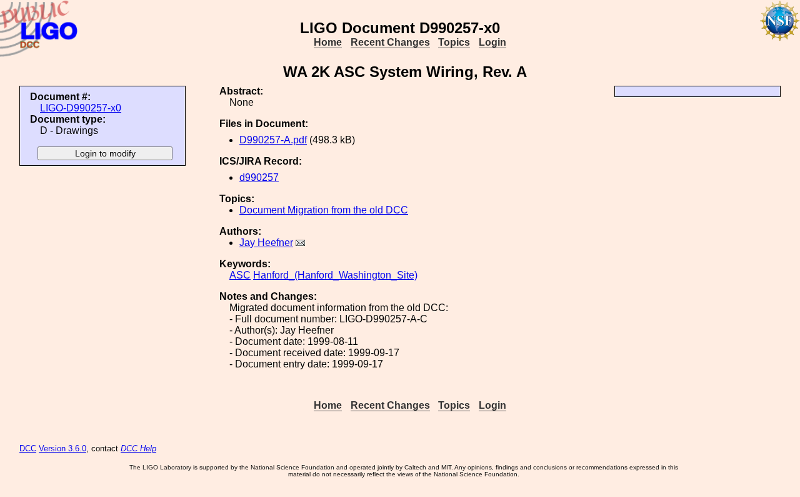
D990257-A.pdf (273, 140)
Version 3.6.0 (62, 448)
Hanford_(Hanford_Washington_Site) (335, 275)
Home (328, 42)
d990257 (259, 177)
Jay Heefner (266, 242)
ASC (240, 275)
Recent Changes (390, 42)
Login (492, 42)
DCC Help (138, 448)
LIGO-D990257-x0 (80, 108)
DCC (27, 448)
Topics (454, 42)
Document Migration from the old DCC (323, 210)
